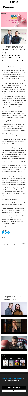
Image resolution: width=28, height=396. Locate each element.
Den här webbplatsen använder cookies (12, 378)
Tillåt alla (14, 391)
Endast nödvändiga (14, 387)
